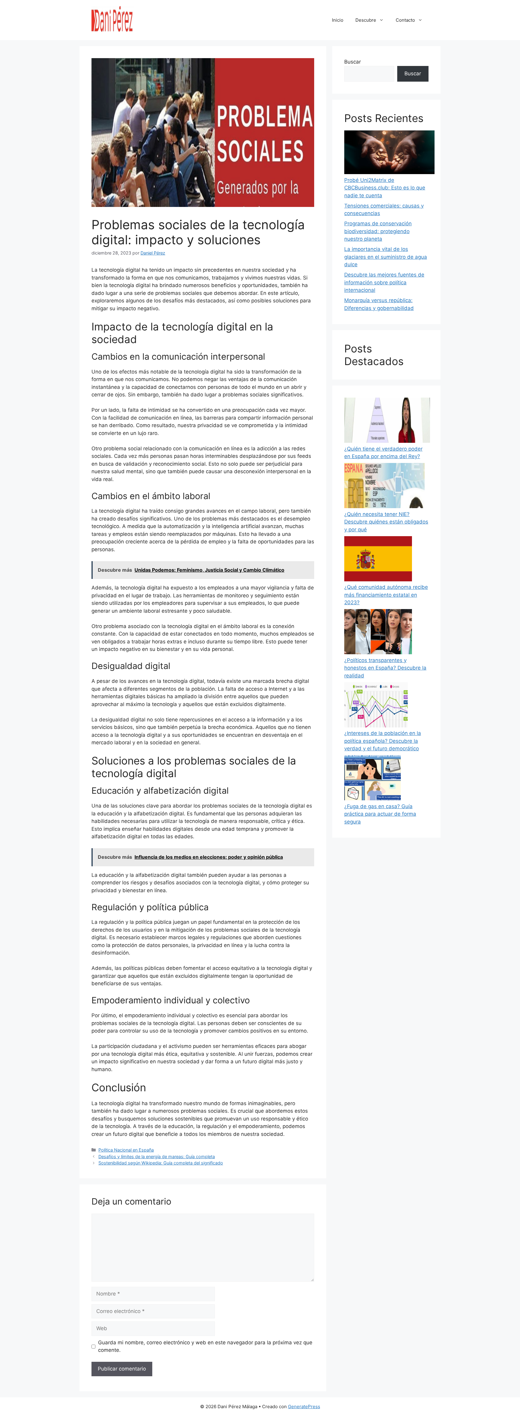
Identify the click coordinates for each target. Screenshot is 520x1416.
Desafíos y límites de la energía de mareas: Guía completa (156, 1156)
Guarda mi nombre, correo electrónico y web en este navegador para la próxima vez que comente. (205, 1346)
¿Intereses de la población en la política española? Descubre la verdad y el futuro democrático (382, 741)
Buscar (352, 62)
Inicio (337, 20)
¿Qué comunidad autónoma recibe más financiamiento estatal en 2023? (386, 594)
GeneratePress (304, 1406)
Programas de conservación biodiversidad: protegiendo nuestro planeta (378, 231)
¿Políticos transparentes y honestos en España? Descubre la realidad (385, 668)
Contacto (405, 20)
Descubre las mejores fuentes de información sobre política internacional (384, 282)
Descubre (365, 20)
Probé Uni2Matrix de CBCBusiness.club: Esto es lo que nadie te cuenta (384, 187)
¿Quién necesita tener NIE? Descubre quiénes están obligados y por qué (386, 522)
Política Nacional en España (126, 1149)
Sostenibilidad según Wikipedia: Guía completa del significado (160, 1162)
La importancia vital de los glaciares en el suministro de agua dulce (385, 256)
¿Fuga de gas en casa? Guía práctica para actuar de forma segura (380, 814)
